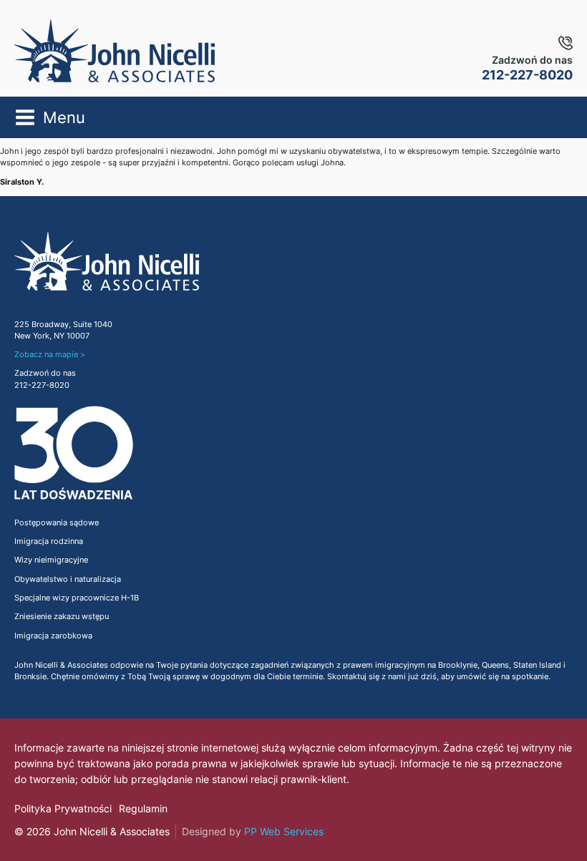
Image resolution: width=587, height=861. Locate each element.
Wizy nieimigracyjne (51, 560)
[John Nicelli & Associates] (114, 50)
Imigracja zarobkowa (53, 636)
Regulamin (143, 808)
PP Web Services (284, 831)
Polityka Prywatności (63, 808)
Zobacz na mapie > (49, 354)
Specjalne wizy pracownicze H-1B (76, 598)
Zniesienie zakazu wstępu (61, 616)
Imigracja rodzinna (48, 541)
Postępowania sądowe (56, 522)
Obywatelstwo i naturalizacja (67, 579)
